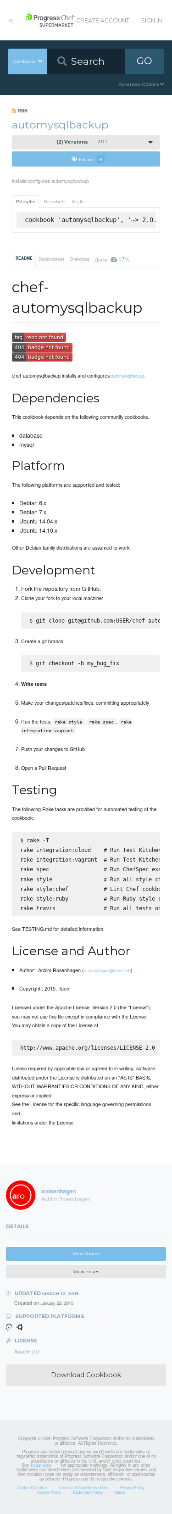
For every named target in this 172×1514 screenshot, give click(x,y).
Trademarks (40, 1465)
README (24, 258)
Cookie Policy (49, 1492)
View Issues (86, 1271)
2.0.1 (81, 142)
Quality (112, 259)
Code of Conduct (32, 1487)
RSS (22, 110)
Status (119, 1492)
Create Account (102, 20)
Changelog (79, 259)
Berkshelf (54, 201)
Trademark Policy (87, 1492)
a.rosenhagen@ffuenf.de (107, 970)
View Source (86, 1253)
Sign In (151, 20)
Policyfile (25, 201)
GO (144, 61)
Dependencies (51, 259)
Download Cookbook (86, 1375)
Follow (90, 158)
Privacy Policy (132, 1487)
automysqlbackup (127, 376)
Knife (78, 201)
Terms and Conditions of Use (84, 1487)
